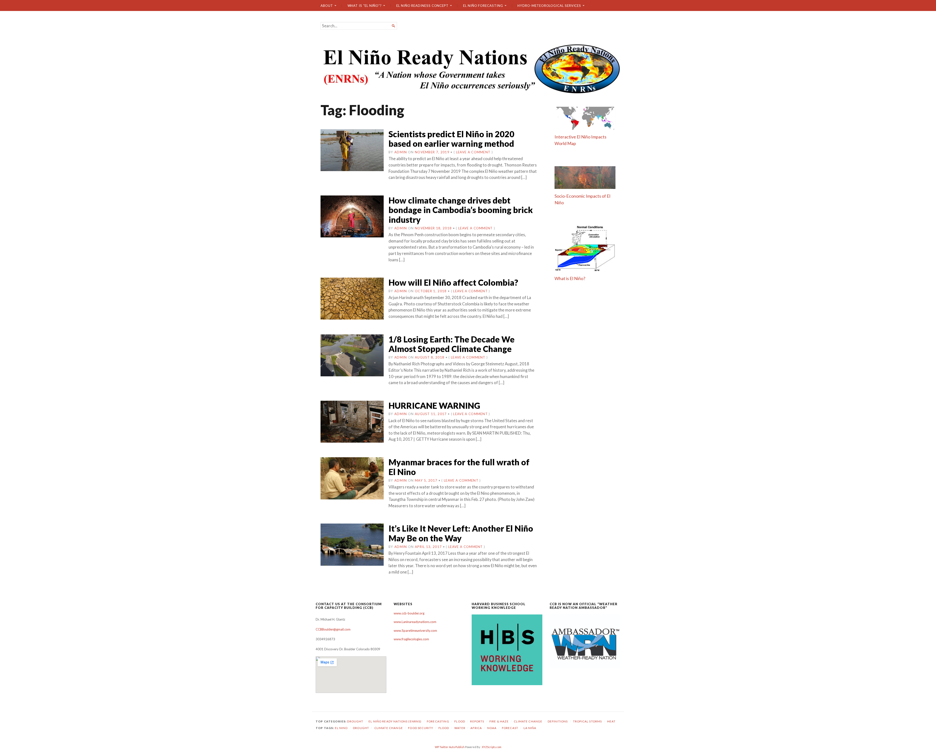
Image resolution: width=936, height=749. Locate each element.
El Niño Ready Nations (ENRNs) (395, 721)
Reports (477, 721)
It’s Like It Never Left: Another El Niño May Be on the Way (461, 533)
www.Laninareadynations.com (415, 622)
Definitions (558, 721)
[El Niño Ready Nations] (468, 68)
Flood (459, 721)
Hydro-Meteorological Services (549, 6)
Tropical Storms (587, 721)
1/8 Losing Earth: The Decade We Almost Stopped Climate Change (452, 344)
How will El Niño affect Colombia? (453, 282)
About (327, 6)
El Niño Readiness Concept (422, 6)
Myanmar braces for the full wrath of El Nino (459, 467)
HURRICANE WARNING (434, 405)
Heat (611, 721)
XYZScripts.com (491, 747)
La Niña (530, 728)
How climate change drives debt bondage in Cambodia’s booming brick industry (461, 209)
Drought (355, 721)
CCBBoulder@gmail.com (333, 629)
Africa (476, 728)
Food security (420, 728)
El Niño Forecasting (483, 6)
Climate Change (528, 721)
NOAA (492, 728)
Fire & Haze (499, 721)
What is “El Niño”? (365, 6)
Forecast (510, 728)
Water (459, 728)
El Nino (341, 728)
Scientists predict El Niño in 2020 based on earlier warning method (451, 139)
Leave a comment (473, 152)
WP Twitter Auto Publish (450, 747)
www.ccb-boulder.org (409, 613)
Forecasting (438, 721)
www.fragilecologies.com (411, 639)
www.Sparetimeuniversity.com (415, 630)
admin (400, 152)
